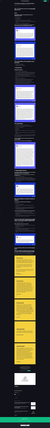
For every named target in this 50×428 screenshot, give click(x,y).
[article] (25, 404)
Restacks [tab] (18, 392)
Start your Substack (23, 425)
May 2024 (17, 14)
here (19, 138)
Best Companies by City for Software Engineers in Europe (22, 402)
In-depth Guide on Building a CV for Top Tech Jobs (21, 411)
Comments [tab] (16, 392)
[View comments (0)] (20, 413)
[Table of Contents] (0, 214)
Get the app (28, 425)
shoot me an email (30, 219)
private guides (29, 253)
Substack (22, 426)
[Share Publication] (42, 1)
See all (15, 415)
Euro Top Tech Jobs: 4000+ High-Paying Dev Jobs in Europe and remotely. (21, 407)
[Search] (41, 1)
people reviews (25, 24)
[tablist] (16, 392)
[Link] (13, 9)
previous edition (17, 139)
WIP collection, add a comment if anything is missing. (19, 403)
